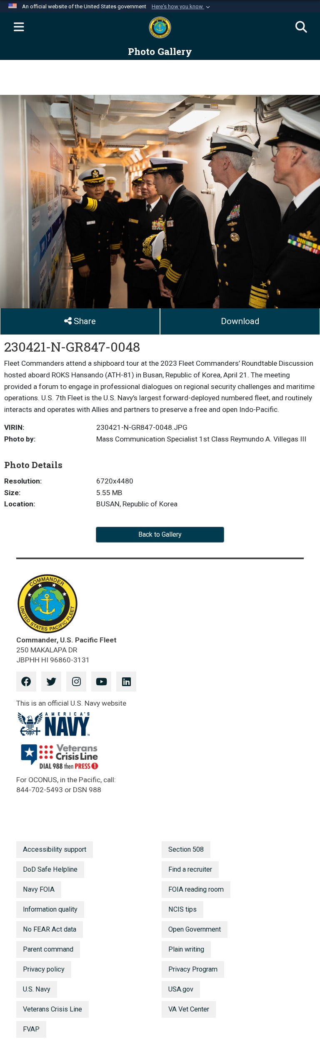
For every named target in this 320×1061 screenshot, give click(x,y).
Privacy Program (193, 969)
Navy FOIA (39, 889)
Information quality (50, 909)
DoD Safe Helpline (50, 869)
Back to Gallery (160, 534)
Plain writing (186, 949)
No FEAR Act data (49, 929)
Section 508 (186, 849)
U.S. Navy (36, 989)
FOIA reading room (196, 889)
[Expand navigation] (18, 27)
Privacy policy (44, 969)
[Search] (301, 27)
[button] (182, 6)
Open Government (194, 929)
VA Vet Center (188, 1009)
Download (240, 321)
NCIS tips (182, 909)
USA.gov (180, 989)
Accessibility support (54, 849)
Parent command (48, 949)
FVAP (31, 1029)
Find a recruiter (190, 869)
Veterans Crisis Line (52, 1009)
